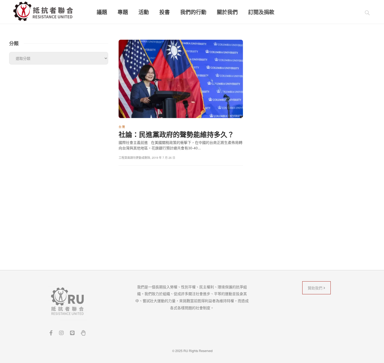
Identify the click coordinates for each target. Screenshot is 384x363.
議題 (102, 12)
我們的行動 (193, 12)
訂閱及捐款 (261, 12)
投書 (164, 12)
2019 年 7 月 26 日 (163, 157)
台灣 (122, 127)
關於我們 (227, 12)
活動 (143, 12)
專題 (123, 12)
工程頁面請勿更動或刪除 (134, 157)
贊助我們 (315, 287)
